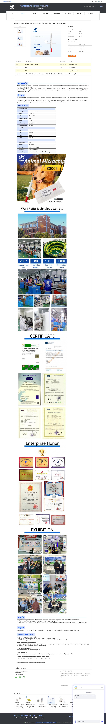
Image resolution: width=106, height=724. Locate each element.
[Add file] (75, 721)
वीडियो (34, 13)
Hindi (100, 1)
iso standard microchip (40, 662)
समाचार (12, 18)
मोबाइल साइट (26, 722)
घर (12, 13)
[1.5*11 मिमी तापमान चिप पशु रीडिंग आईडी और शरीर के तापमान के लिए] (63, 700)
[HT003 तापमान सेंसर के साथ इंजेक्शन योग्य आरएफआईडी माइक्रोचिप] (52, 700)
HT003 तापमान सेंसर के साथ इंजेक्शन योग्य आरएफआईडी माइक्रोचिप (53, 706)
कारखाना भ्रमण (57, 13)
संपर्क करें (79, 13)
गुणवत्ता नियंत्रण (68, 13)
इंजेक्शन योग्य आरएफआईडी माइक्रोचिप (42, 705)
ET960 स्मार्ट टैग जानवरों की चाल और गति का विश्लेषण (30, 706)
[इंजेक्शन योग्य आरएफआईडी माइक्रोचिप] (41, 700)
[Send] (102, 721)
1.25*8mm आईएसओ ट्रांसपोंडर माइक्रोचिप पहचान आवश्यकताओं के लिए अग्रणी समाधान (20, 707)
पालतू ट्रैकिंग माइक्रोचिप (22, 662)
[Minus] (102, 687)
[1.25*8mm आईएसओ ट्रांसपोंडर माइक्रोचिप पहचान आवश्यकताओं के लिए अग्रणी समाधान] (19, 700)
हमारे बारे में (45, 13)
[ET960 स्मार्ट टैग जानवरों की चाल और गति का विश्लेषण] (30, 700)
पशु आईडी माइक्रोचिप (31, 662)
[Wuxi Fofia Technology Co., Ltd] (11, 7)
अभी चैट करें (94, 1)
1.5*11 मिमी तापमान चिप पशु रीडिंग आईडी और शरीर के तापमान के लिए (63, 706)
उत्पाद (22, 13)
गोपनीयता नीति (31, 722)
